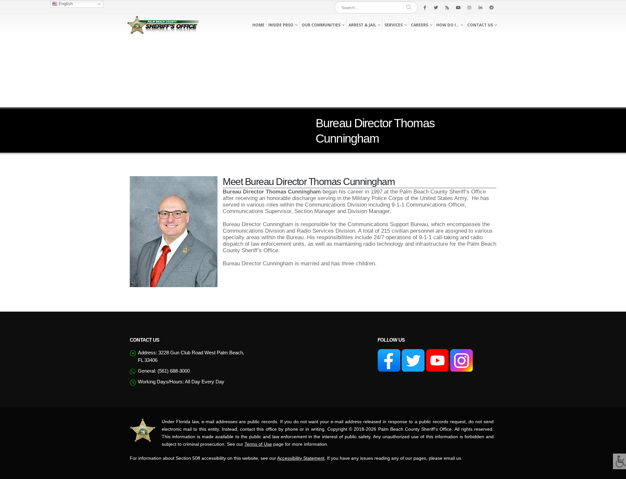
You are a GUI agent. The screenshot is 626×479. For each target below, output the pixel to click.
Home (258, 25)
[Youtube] (458, 7)
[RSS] (447, 7)
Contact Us (480, 25)
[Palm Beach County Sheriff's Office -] (163, 25)
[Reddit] (491, 7)
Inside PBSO (280, 25)
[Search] (408, 7)
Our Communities (321, 25)
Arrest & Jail (362, 25)
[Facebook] (424, 7)
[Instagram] (469, 7)
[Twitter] (435, 7)
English (65, 3)
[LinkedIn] (480, 7)
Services (393, 25)
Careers (419, 25)
